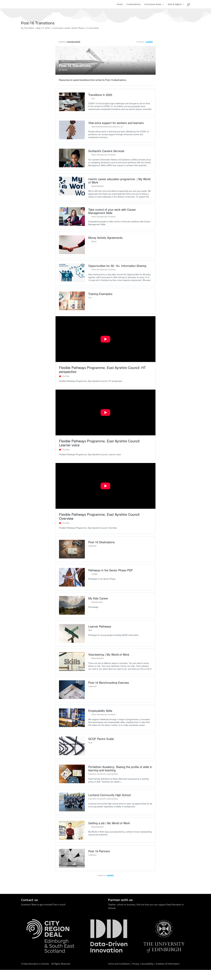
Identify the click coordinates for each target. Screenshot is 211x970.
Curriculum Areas (152, 4)
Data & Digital (174, 4)
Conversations (133, 4)
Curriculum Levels (61, 28)
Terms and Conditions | (120, 963)
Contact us (29, 900)
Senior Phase (77, 28)
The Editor (29, 28)
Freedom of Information (168, 963)
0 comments (92, 28)
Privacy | (137, 963)
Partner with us (120, 900)
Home (120, 4)
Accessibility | (149, 963)
